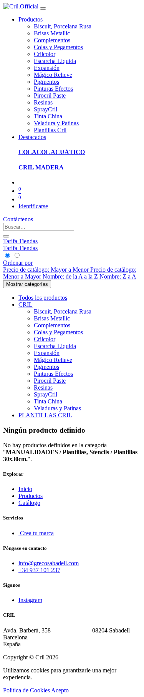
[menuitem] (62, 26)
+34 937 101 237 (39, 570)
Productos (30, 496)
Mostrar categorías (27, 284)
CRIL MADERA (41, 167)
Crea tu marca (36, 533)
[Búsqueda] (6, 236)
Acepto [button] (60, 690)
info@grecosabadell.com (48, 563)
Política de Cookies (26, 690)
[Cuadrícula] (8, 255)
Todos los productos (42, 297)
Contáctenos (18, 219)
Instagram (30, 600)
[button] (18, 262)
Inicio (25, 489)
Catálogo (29, 503)
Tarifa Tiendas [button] (20, 241)
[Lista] (17, 255)
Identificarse (33, 206)
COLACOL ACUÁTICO (51, 152)
